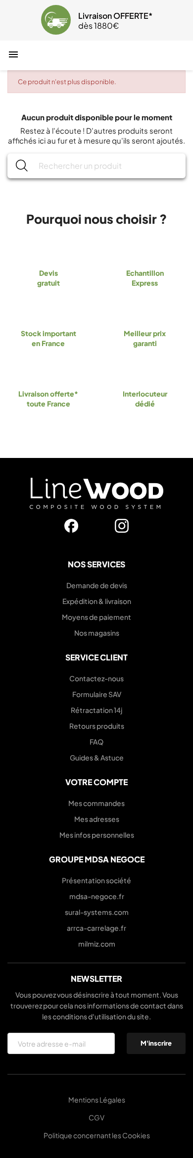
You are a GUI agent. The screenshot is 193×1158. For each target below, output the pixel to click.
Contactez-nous (96, 678)
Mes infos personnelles (96, 834)
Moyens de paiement (96, 616)
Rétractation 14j (96, 709)
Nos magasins (96, 632)
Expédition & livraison (96, 601)
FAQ (96, 741)
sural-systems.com (97, 911)
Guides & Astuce (97, 757)
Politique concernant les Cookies (97, 1135)
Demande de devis (96, 585)
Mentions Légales (96, 1099)
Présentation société (96, 880)
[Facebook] (71, 526)
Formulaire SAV (96, 694)
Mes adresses (96, 818)
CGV (96, 1117)
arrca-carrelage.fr (96, 927)
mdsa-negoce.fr (96, 896)
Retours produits (96, 725)
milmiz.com (96, 943)
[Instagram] (122, 526)
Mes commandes (96, 803)
